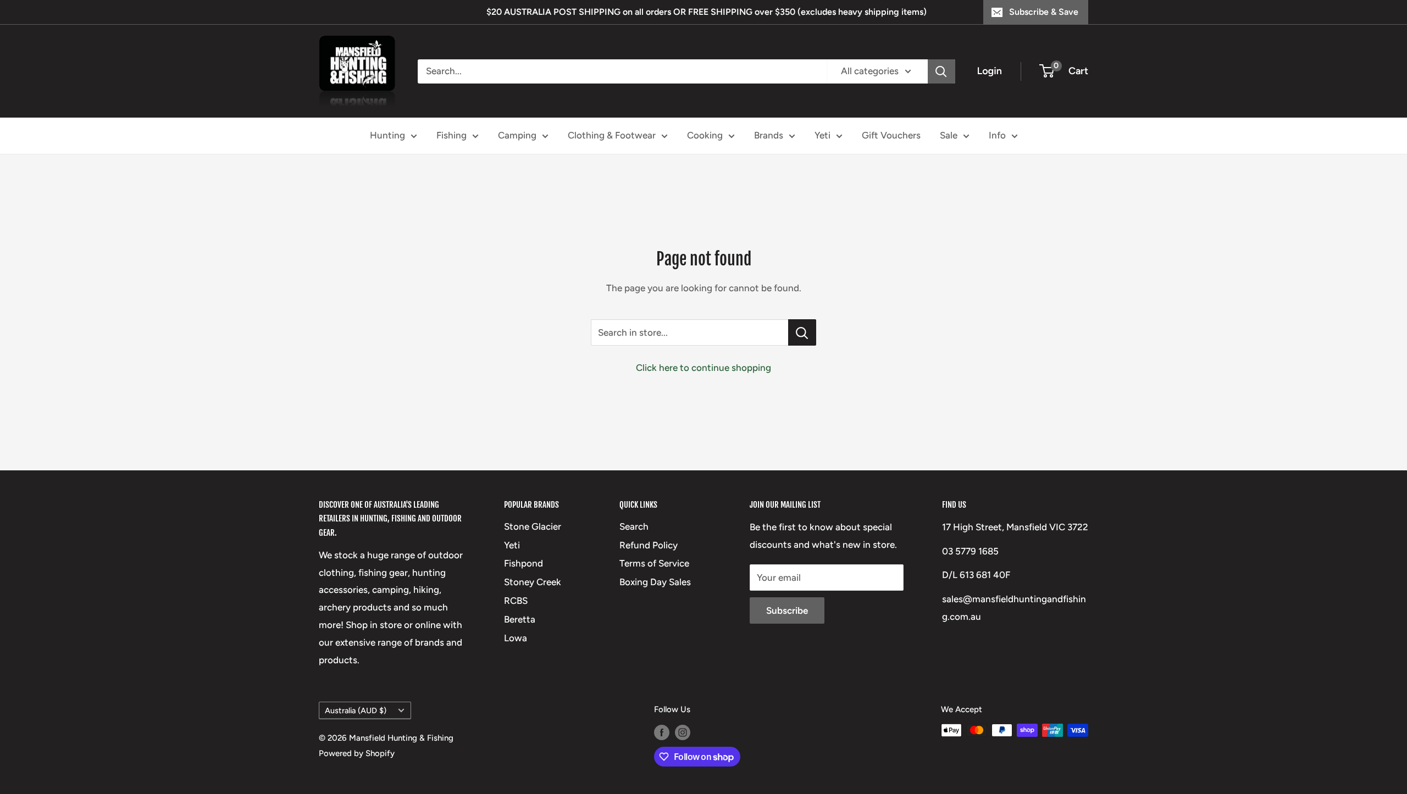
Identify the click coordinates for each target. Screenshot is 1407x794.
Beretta (519, 619)
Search (634, 526)
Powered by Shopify (357, 753)
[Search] (941, 71)
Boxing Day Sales (655, 581)
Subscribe (787, 610)
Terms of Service (654, 563)
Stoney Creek (532, 581)
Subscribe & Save (1043, 12)
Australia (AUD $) (355, 710)
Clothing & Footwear (612, 135)
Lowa (515, 637)
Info (997, 135)
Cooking (705, 135)
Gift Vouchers (891, 135)
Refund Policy (648, 545)
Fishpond (523, 563)
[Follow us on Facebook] (661, 732)
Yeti (822, 135)
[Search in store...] (802, 332)
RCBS (516, 600)
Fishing (451, 135)
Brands (768, 135)
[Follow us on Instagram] (682, 732)
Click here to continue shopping (703, 367)
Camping (517, 135)
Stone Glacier (532, 526)
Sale (948, 135)
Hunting (387, 135)
